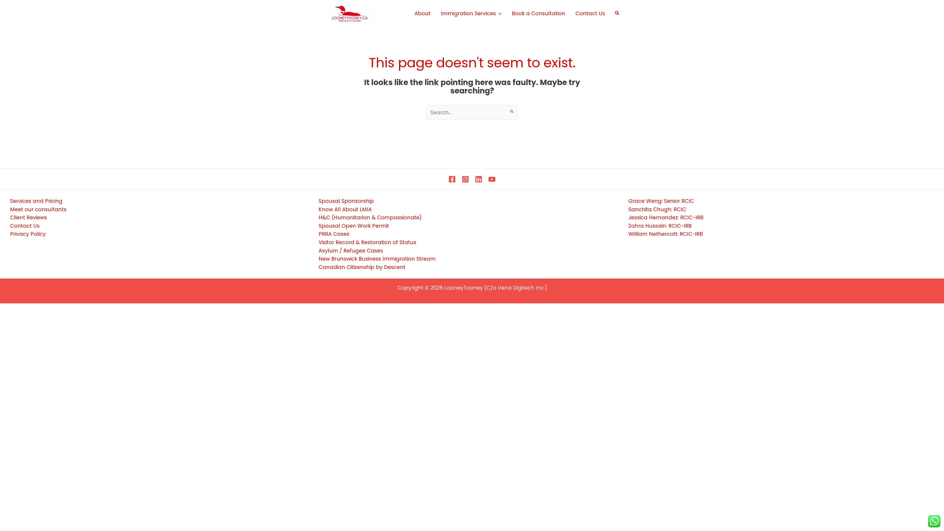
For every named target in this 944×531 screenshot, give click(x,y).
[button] (499, 13)
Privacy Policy (28, 233)
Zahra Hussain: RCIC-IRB (660, 225)
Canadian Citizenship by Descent (362, 267)
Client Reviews (28, 217)
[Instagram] (465, 179)
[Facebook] (452, 179)
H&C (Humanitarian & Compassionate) (370, 217)
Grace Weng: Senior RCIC (661, 201)
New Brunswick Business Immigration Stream (377, 258)
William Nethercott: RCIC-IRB (665, 233)
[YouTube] (492, 179)
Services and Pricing (36, 201)
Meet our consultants (38, 209)
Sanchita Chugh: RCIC (657, 209)
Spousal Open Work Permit (354, 225)
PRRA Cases (334, 233)
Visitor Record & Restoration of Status (367, 242)
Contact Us (25, 225)
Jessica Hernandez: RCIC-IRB (665, 217)
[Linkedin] (478, 179)
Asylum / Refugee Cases (351, 250)
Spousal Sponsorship (346, 201)
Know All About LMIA (345, 209)
